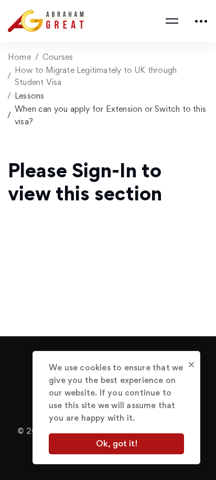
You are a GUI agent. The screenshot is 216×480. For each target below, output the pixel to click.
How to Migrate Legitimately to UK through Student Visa (96, 76)
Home (19, 57)
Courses (57, 57)
